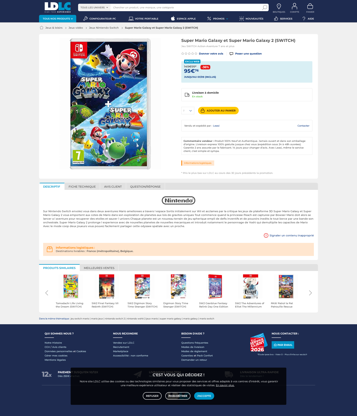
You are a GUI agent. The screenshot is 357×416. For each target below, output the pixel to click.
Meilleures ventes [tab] (99, 268)
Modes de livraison (192, 346)
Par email (284, 345)
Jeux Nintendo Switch (104, 27)
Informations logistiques (197, 163)
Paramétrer (177, 396)
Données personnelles (59, 351)
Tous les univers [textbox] (93, 7)
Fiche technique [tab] (82, 186)
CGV (47, 346)
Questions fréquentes (194, 342)
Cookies (81, 351)
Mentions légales (55, 359)
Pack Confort (205, 355)
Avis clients (59, 346)
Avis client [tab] (113, 186)
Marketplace (120, 351)
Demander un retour (194, 359)
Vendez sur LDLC (123, 342)
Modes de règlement (194, 351)
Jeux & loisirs (53, 27)
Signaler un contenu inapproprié (292, 235)
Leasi (216, 125)
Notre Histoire (53, 342)
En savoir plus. (225, 385)
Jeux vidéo (76, 27)
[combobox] (94, 7)
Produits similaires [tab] (59, 268)
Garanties (187, 355)
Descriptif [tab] (51, 186)
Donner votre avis (210, 53)
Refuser (152, 396)
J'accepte (204, 396)
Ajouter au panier (221, 110)
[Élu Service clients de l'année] (259, 350)
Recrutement (121, 346)
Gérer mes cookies (56, 355)
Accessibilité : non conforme (130, 355)
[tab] (145, 186)
